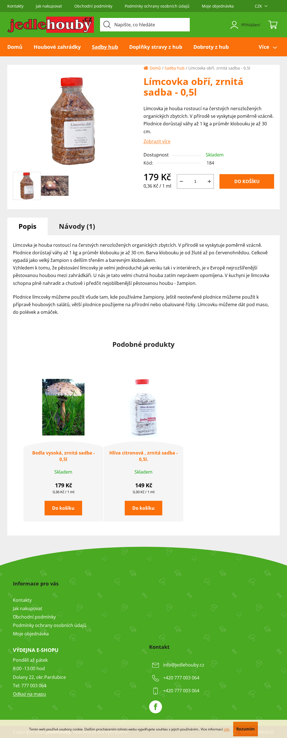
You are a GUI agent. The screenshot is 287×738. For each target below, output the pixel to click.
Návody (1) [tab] (77, 226)
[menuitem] (17, 46)
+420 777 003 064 (181, 678)
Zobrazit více (157, 141)
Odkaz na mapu (29, 694)
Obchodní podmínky (93, 6)
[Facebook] (155, 706)
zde (226, 729)
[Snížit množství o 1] (181, 181)
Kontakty (15, 6)
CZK (258, 6)
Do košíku (247, 181)
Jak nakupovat (49, 6)
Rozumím (245, 729)
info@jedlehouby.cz (183, 665)
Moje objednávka (218, 6)
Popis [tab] (27, 226)
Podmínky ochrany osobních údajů (157, 6)
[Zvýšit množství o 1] (209, 181)
